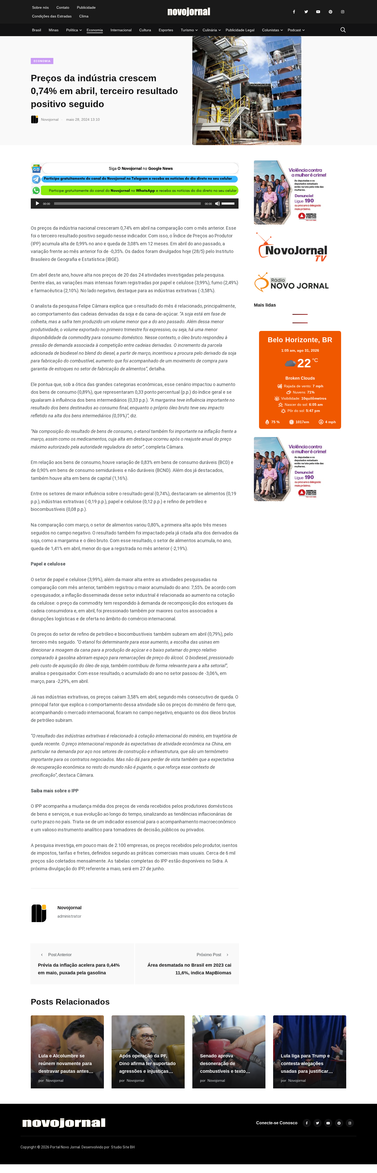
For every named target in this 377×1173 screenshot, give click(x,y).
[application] (135, 203)
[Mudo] (217, 203)
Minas (53, 30)
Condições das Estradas (52, 16)
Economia (95, 30)
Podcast (294, 30)
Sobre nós (40, 7)
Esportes (166, 30)
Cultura (145, 30)
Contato (62, 7)
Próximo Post (209, 955)
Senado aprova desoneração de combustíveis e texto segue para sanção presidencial (223, 1071)
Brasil (36, 30)
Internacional (121, 30)
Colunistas (270, 30)
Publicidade (86, 7)
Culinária (210, 30)
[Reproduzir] (37, 203)
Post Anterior (60, 955)
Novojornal (69, 907)
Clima (83, 16)
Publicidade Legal (240, 30)
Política (72, 30)
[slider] (229, 203)
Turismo (187, 30)
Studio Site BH (123, 1147)
